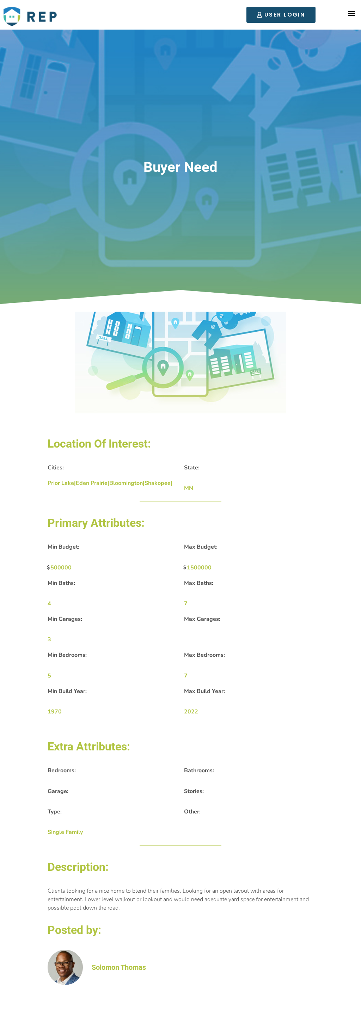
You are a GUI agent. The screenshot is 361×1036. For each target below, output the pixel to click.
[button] (351, 13)
